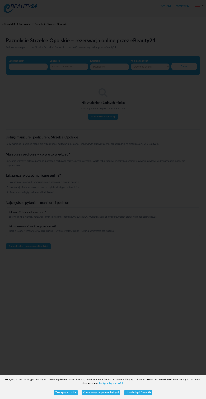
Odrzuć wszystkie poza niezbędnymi (101, 392)
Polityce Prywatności (111, 383)
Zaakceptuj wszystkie (65, 392)
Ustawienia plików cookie (138, 392)
